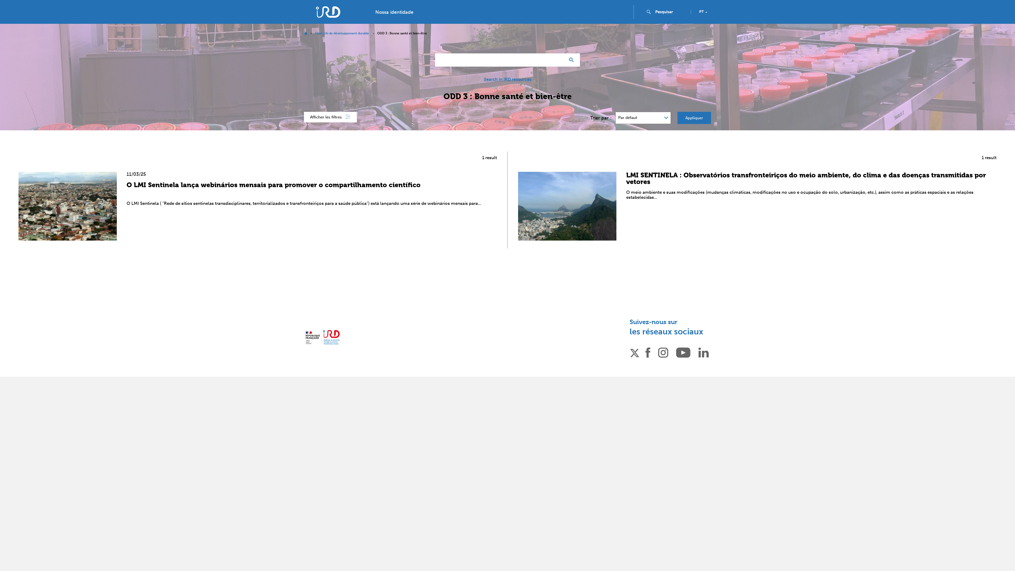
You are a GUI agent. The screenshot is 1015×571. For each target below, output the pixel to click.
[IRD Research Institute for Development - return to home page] (322, 337)
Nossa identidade (394, 12)
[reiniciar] (559, 60)
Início (305, 33)
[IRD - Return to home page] (328, 12)
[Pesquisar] (572, 60)
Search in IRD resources (507, 79)
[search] (670, 12)
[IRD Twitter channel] (635, 352)
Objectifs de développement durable (342, 33)
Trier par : (600, 118)
